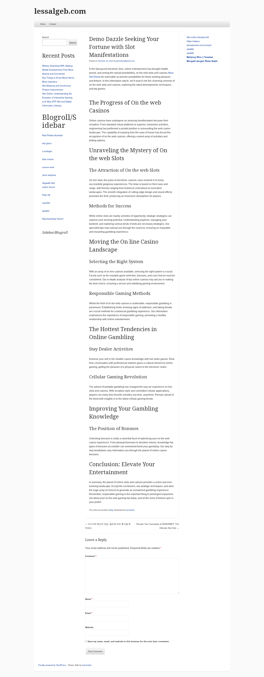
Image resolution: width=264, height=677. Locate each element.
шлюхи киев (48, 167)
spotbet (45, 210)
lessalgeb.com (60, 11)
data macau (48, 159)
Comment (90, 556)
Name (88, 599)
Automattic (87, 665)
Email (88, 613)
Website (89, 627)
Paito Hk (46, 194)
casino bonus (48, 186)
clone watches (49, 175)
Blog (111, 510)
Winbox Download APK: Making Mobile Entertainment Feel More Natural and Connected (57, 69)
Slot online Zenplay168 (198, 37)
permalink (130, 510)
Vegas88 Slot (48, 182)
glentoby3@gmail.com (125, 61)
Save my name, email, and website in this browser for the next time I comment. (128, 641)
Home (42, 24)
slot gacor (47, 143)
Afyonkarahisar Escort (52, 218)
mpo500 (46, 202)
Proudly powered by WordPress (52, 665)
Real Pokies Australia (52, 135)
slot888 (190, 49)
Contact (52, 24)
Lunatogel (47, 151)
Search (45, 37)
